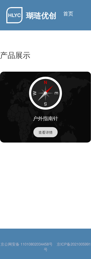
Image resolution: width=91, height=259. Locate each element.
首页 (68, 13)
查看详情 (45, 132)
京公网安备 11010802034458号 (27, 244)
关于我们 (63, 40)
